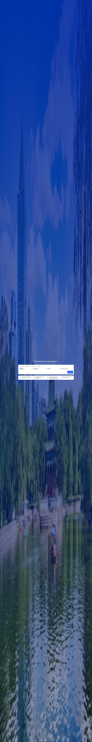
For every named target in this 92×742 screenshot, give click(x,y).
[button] (83, 1)
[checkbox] (39, 366)
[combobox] (25, 369)
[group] (25, 368)
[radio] (21, 366)
